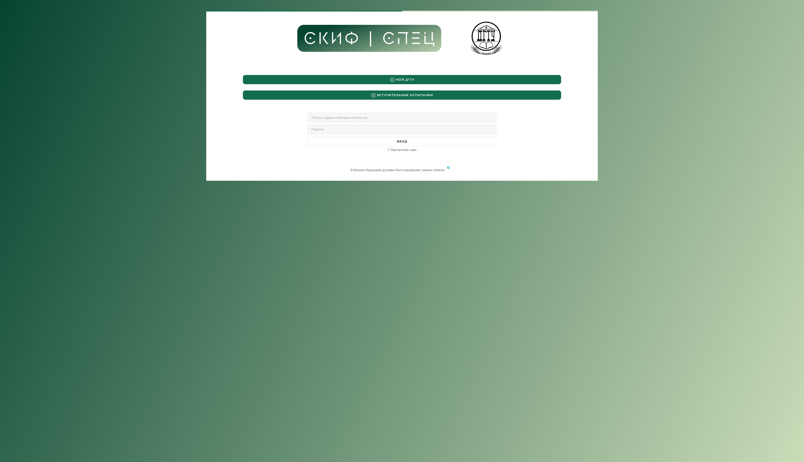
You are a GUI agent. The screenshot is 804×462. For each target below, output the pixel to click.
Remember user (404, 150)
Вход (402, 141)
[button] (449, 170)
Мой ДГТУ (405, 79)
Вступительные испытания (404, 95)
